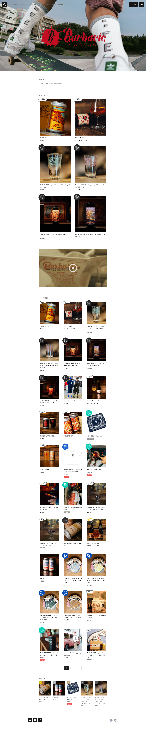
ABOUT (23, 4)
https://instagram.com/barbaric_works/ (115, 720)
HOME (15, 4)
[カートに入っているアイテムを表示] (141, 4)
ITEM (42, 4)
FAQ (48, 4)
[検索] (4, 4)
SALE (54, 4)
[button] (133, 4)
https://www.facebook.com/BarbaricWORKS (111, 720)
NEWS (60, 4)
